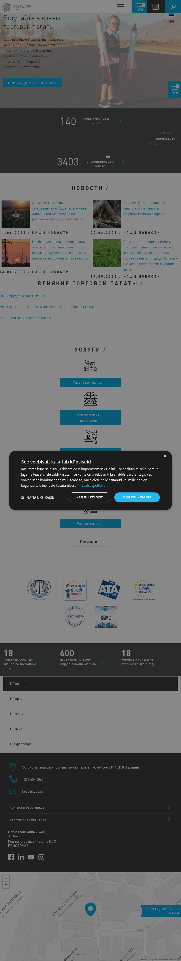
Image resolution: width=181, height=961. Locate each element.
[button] (37, 497)
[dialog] (90, 480)
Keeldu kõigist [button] (89, 497)
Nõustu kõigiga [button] (137, 497)
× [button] (164, 456)
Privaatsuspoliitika (91, 485)
